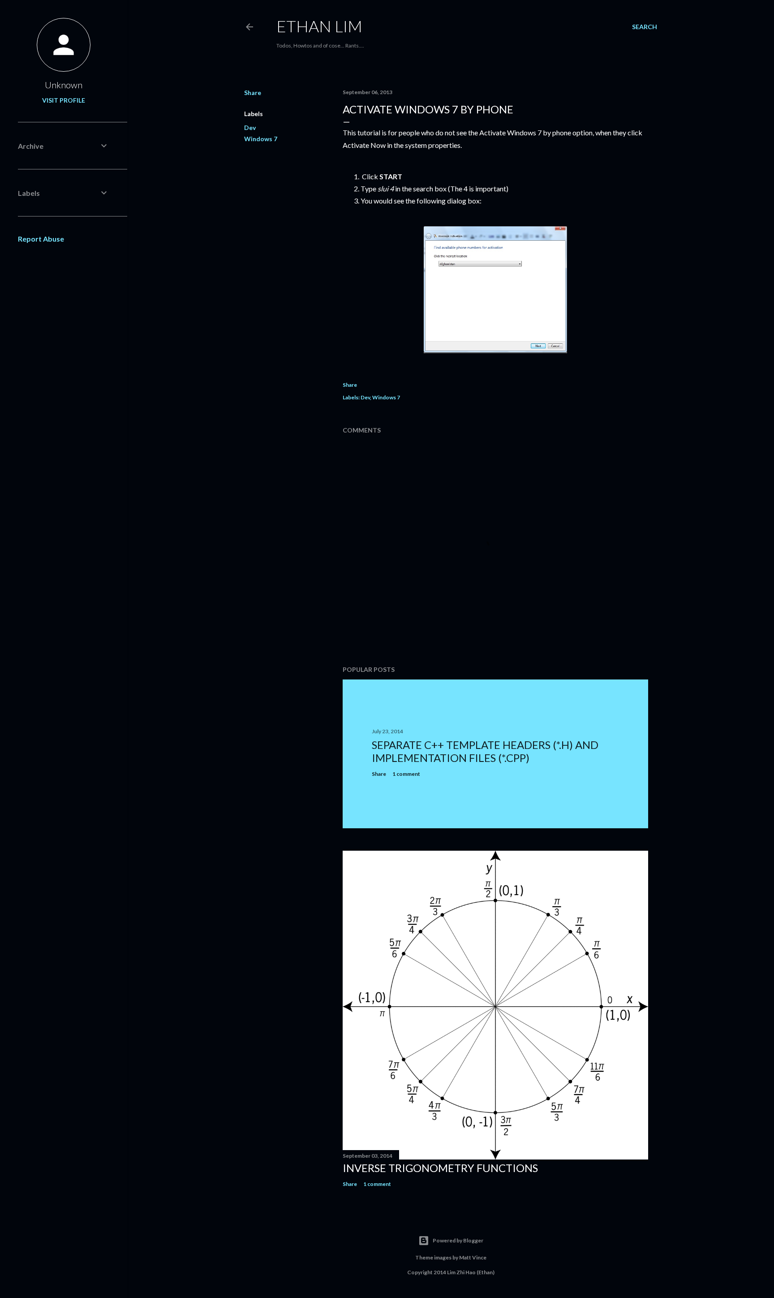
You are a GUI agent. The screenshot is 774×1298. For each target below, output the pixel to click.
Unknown (63, 84)
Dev (250, 127)
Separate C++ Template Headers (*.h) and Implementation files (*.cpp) (485, 751)
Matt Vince (472, 1257)
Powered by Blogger (458, 1240)
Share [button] (252, 92)
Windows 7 (260, 139)
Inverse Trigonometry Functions (440, 1167)
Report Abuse (41, 238)
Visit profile (63, 100)
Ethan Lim (319, 26)
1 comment (406, 773)
